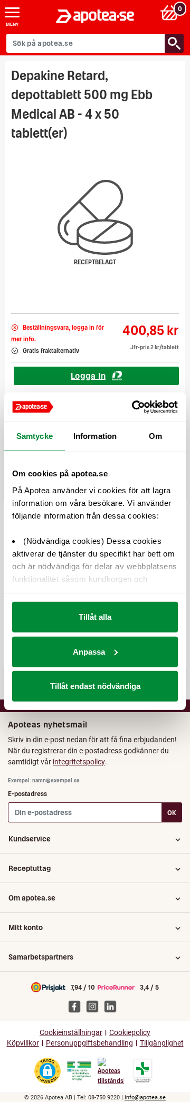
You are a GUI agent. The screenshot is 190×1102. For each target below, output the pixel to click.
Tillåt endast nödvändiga (95, 686)
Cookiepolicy (129, 1033)
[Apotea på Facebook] (77, 1006)
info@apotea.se (145, 1097)
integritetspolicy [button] (79, 762)
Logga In (88, 375)
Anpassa (89, 651)
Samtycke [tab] (34, 436)
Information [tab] (95, 436)
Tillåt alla (95, 616)
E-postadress (27, 794)
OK (171, 813)
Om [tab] (155, 436)
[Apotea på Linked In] (113, 1006)
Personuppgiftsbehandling (89, 1043)
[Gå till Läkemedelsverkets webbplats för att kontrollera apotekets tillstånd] (79, 1071)
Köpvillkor (23, 1043)
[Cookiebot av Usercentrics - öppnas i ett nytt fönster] (134, 407)
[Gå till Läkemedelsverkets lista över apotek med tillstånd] (142, 1071)
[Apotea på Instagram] (95, 1006)
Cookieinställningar (71, 1033)
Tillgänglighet (162, 1043)
